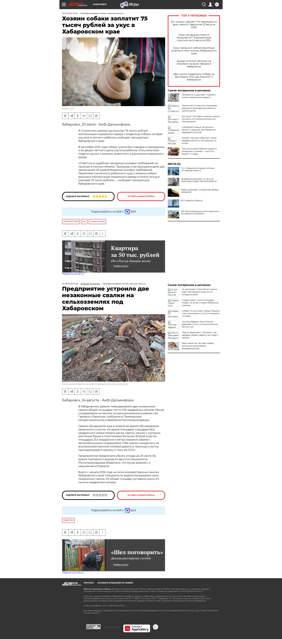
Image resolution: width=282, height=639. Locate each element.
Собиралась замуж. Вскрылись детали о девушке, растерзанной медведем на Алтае (198, 130)
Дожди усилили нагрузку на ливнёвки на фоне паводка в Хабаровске (194, 64)
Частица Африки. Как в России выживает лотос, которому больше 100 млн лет (200, 324)
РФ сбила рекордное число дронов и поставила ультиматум (200, 212)
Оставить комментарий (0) (141, 196)
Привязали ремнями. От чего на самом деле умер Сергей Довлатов (199, 180)
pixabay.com (68, 108)
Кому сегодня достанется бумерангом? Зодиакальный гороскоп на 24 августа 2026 (194, 38)
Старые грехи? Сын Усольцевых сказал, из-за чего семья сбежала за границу (200, 303)
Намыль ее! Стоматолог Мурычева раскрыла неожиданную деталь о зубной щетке (199, 108)
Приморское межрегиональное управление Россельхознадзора (95, 384)
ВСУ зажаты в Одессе (192, 200)
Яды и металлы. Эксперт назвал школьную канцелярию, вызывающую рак (198, 346)
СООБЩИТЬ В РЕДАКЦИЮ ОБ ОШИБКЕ (115, 583)
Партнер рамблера (112, 627)
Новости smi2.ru (73, 273)
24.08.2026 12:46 (70, 283)
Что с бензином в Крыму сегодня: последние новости (198, 169)
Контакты (89, 583)
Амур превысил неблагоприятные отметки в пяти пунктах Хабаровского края (194, 51)
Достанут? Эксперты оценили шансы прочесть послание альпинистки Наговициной (201, 119)
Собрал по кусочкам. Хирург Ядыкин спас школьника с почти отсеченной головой (201, 313)
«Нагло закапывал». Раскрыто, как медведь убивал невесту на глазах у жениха (200, 335)
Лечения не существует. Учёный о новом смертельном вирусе (199, 96)
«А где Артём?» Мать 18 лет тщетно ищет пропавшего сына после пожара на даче (199, 292)
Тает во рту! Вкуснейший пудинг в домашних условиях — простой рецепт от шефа (199, 151)
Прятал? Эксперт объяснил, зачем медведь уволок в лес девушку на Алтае (199, 140)
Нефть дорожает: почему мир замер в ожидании (200, 191)
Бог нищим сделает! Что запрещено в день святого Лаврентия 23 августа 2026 (194, 24)
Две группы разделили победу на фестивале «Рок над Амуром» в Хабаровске (193, 77)
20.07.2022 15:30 (70, 13)
